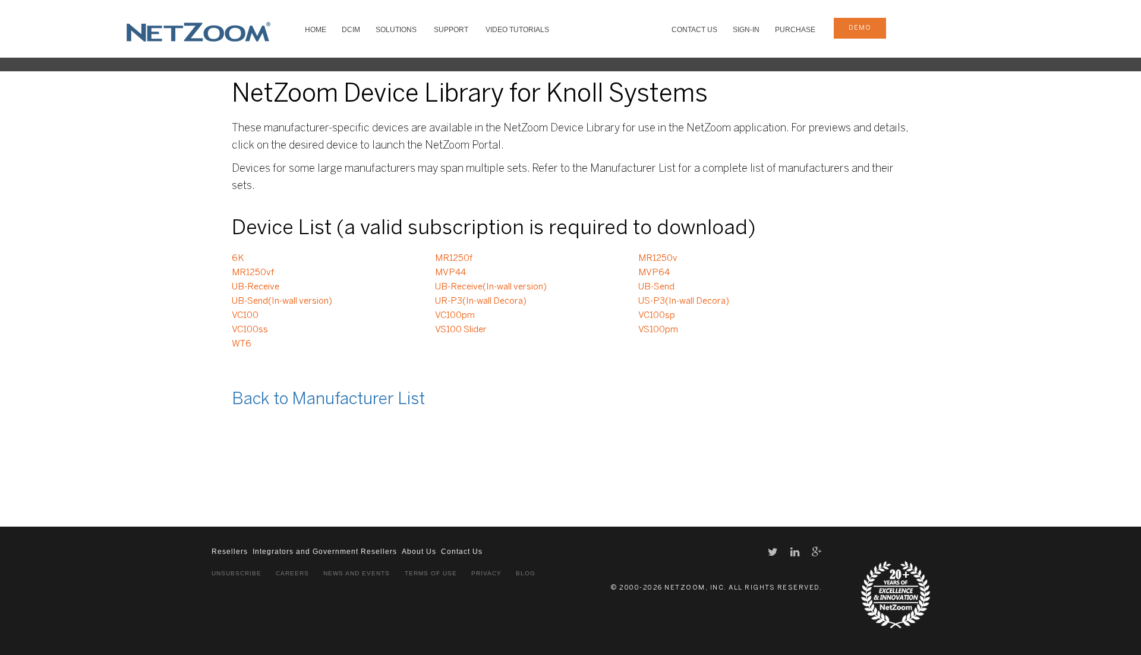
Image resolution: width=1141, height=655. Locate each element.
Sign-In (746, 30)
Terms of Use (431, 573)
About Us (419, 551)
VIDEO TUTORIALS (517, 30)
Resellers (230, 551)
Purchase (795, 30)
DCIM (351, 30)
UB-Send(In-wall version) (282, 301)
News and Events (356, 573)
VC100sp (656, 315)
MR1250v (657, 258)
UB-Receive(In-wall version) (491, 287)
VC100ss (250, 330)
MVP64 (654, 273)
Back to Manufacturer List (328, 400)
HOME (315, 30)
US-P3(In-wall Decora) (683, 301)
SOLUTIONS (396, 30)
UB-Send (656, 287)
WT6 (241, 344)
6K (238, 258)
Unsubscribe (236, 573)
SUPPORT (451, 30)
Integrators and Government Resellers (325, 551)
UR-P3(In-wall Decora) (481, 301)
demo (860, 28)
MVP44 (450, 273)
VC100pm (455, 315)
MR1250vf (253, 273)
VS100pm (658, 330)
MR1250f (453, 258)
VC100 (245, 315)
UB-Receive (255, 287)
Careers (292, 573)
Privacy (486, 573)
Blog (525, 573)
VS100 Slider (461, 330)
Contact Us (694, 30)
